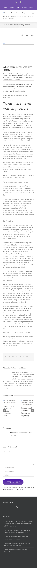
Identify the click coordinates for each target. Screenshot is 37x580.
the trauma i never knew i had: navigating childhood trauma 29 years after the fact (17, 531)
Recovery (19, 75)
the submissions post (20, 89)
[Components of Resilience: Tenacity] (9, 401)
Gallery (11, 402)
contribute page (8, 91)
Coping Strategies (12, 75)
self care (30, 77)
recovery (26, 77)
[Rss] (17, 507)
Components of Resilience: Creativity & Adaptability (25, 402)
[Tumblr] (20, 507)
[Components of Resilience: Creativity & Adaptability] (27, 402)
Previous (25, 35)
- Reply (30, 432)
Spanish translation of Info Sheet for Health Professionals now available (17, 544)
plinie (11, 432)
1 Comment (17, 79)
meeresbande (21, 84)
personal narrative (18, 77)
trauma (11, 79)
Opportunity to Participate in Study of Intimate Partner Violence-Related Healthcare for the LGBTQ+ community (18, 524)
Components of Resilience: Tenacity (8, 402)
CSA (13, 77)
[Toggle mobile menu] (33, 13)
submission (5, 79)
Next (31, 35)
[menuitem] (5, 7)
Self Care (24, 75)
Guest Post (7, 73)
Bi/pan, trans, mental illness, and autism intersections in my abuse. (16, 538)
